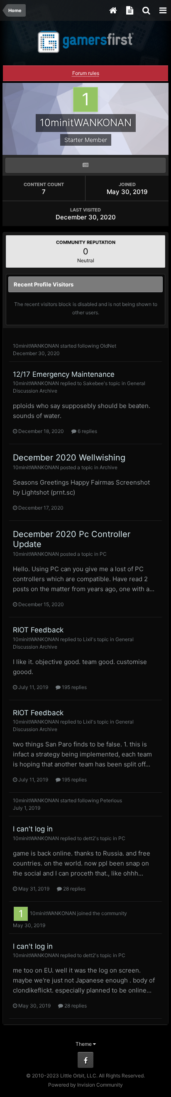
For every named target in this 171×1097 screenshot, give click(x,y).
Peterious (111, 800)
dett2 (89, 838)
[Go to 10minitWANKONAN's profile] (21, 914)
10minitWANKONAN (36, 346)
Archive (108, 467)
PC (103, 554)
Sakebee (93, 383)
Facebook (85, 1060)
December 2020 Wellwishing (69, 458)
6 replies (86, 431)
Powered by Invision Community (85, 1085)
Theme (84, 1044)
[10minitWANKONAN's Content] (85, 165)
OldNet (108, 346)
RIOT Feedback (38, 630)
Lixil (87, 639)
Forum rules (85, 73)
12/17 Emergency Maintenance (64, 374)
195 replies (74, 687)
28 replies (74, 889)
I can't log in (33, 829)
